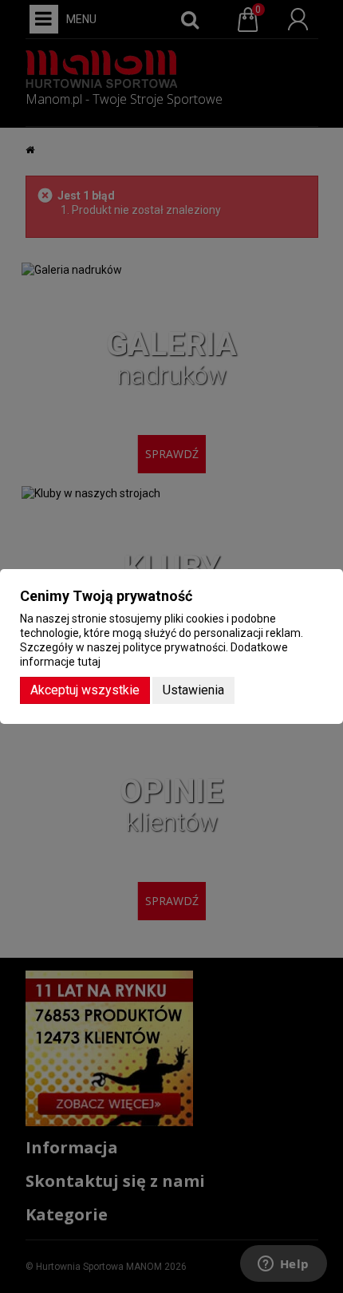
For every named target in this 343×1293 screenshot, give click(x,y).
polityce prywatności (174, 647)
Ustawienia (193, 690)
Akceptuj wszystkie (85, 690)
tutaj (89, 661)
